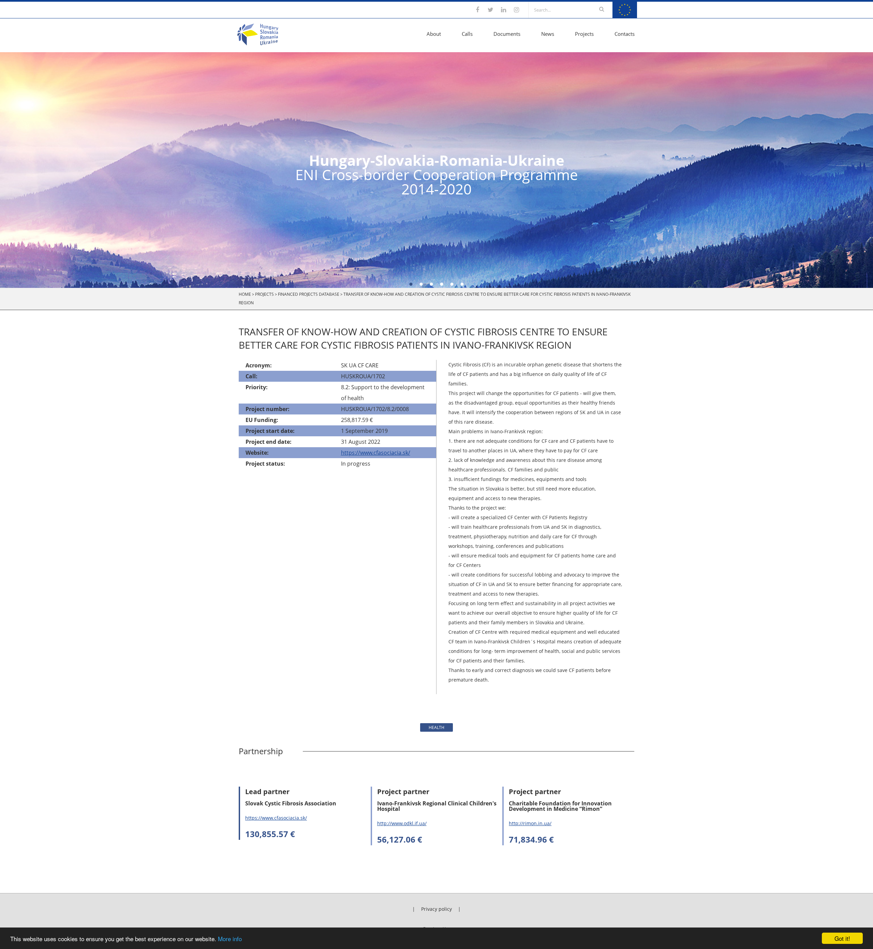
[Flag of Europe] (624, 16)
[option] (436, 170)
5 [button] (451, 284)
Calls (467, 33)
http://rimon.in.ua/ (530, 823)
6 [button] (462, 284)
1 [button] (411, 284)
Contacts (625, 33)
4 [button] (441, 284)
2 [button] (421, 284)
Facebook (477, 10)
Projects (584, 33)
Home (245, 294)
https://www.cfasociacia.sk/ (375, 452)
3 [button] (431, 284)
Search (601, 8)
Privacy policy (436, 909)
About (434, 33)
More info (230, 938)
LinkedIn (503, 10)
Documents (506, 33)
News (547, 33)
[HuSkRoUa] (257, 43)
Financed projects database (308, 294)
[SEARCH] (601, 9)
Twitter (490, 10)
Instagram (516, 10)
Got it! (842, 938)
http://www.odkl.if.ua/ (402, 823)
